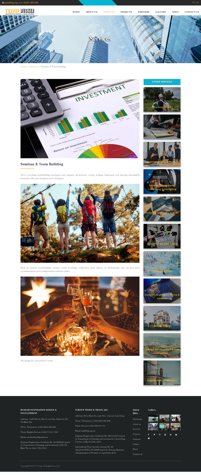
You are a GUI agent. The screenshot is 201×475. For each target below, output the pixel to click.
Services (109, 12)
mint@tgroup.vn (13, 3)
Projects (126, 12)
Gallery (160, 12)
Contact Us (192, 12)
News (175, 12)
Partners (143, 12)
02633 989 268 (30, 3)
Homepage (137, 419)
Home (76, 12)
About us (91, 12)
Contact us (137, 454)
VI (193, 3)
